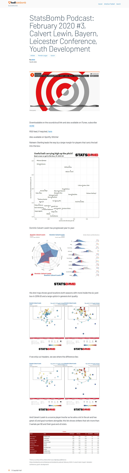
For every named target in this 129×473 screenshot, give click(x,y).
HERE (31, 126)
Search (118, 4)
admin (33, 59)
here (50, 131)
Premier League (42, 55)
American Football (109, 4)
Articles (33, 55)
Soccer (100, 4)
